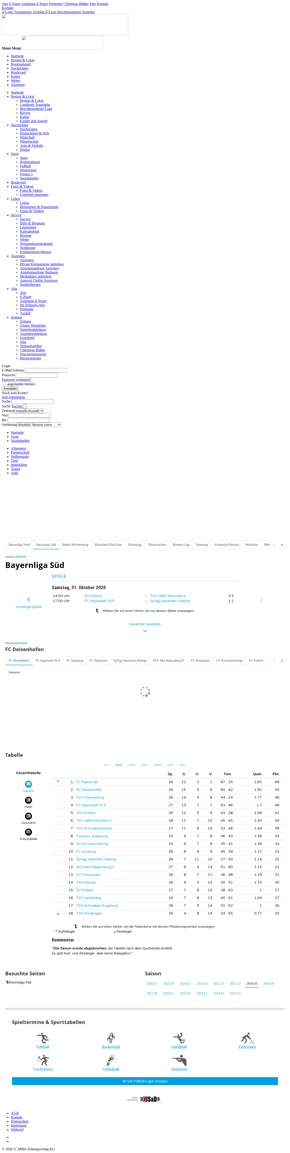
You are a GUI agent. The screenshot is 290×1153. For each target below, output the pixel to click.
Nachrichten (19, 68)
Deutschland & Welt (34, 133)
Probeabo (56, 4)
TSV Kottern (86, 812)
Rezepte (25, 235)
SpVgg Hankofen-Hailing (170, 600)
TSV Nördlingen (89, 913)
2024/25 (185, 983)
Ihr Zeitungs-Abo (32, 305)
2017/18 (152, 993)
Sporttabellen (29, 178)
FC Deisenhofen (19, 660)
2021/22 (235, 983)
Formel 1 (26, 174)
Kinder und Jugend (33, 121)
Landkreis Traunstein (35, 105)
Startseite (17, 56)
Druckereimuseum (33, 354)
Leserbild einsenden (34, 195)
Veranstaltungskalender (36, 244)
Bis (4, 420)
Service (16, 215)
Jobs (92, 4)
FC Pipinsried (98, 660)
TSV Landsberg (88, 897)
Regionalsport (21, 64)
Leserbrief (27, 338)
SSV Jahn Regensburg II (168, 660)
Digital (25, 150)
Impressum (19, 1125)
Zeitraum (8, 411)
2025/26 (168, 983)
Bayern (25, 113)
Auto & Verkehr (31, 145)
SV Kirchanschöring (229, 660)
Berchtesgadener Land (36, 109)
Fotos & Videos (22, 186)
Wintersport (28, 170)
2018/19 (268, 983)
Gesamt (14, 672)
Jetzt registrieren (13, 397)
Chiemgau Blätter (76, 4)
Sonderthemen (30, 284)
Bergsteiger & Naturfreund (39, 207)
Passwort (8, 375)
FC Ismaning (75, 660)
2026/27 (152, 983)
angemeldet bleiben (21, 384)
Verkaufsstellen (31, 346)
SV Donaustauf (200, 660)
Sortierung (9, 424)
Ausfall (25, 313)
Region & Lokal (22, 60)
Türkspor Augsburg (92, 836)
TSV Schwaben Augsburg (97, 905)
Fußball (25, 166)
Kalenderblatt (29, 231)
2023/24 (202, 983)
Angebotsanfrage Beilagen (39, 272)
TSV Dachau (86, 882)
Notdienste (27, 248)
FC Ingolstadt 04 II (99, 600)
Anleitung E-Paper (34, 4)
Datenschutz (20, 1121)
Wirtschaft (27, 137)
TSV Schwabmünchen (94, 828)
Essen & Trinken (32, 211)
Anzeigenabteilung (33, 334)
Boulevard (18, 72)
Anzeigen (18, 85)
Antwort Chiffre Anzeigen (39, 280)
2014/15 (202, 993)
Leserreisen (28, 227)
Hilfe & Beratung (32, 223)
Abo (5, 4)
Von (5, 415)
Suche (6, 401)
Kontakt (102, 4)
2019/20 (252, 983)
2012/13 (235, 993)
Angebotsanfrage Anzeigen (39, 268)
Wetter (15, 80)
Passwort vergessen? (16, 379)
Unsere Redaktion (33, 325)
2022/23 (218, 983)
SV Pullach (93, 595)
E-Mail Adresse (13, 370)
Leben (15, 199)
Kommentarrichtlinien (35, 252)
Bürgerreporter (30, 358)
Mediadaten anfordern (35, 276)
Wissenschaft (29, 141)
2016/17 (168, 993)
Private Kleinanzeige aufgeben (42, 264)
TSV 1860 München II (167, 595)
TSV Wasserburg (90, 797)
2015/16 (185, 993)
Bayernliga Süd (20, 982)
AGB (15, 1113)
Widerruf (17, 1129)
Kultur (15, 76)
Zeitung (16, 317)
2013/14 (218, 993)
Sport (15, 154)
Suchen (17, 406)
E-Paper (15, 4)
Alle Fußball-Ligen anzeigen (147, 1081)
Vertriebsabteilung (33, 329)
